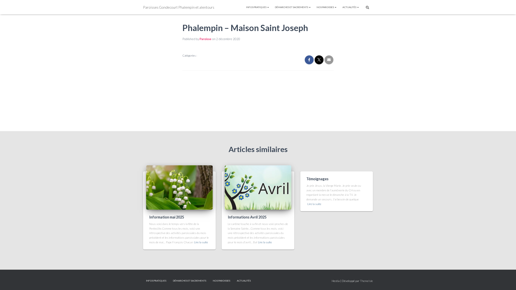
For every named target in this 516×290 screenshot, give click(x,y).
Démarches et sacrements (292, 7)
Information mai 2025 (166, 217)
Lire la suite (201, 242)
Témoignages (317, 179)
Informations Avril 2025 (247, 217)
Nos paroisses (325, 7)
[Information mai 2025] (179, 187)
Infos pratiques (256, 7)
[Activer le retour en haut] (508, 282)
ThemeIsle (366, 281)
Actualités (349, 7)
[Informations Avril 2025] (258, 187)
